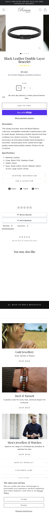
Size (24, 83)
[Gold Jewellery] (24, 336)
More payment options (24, 118)
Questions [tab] (21, 226)
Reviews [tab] (6, 226)
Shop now (24, 408)
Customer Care (24, 470)
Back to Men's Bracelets (26, 305)
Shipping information (24, 176)
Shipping (21, 75)
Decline (24, 505)
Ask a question (24, 181)
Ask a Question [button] (25, 220)
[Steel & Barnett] (24, 379)
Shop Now (24, 361)
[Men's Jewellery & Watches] (24, 426)
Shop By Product (24, 463)
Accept (24, 499)
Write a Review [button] (26, 215)
